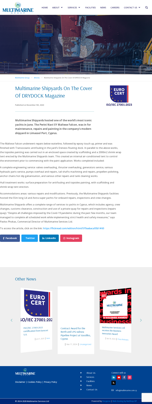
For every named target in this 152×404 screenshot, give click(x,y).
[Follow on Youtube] (119, 377)
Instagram (72, 238)
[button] (140, 320)
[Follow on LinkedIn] (113, 377)
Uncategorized (54, 342)
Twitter (30, 238)
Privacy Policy (50, 382)
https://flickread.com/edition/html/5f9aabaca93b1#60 (73, 228)
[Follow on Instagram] (130, 377)
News (20, 337)
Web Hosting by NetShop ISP (125, 401)
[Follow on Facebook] (124, 377)
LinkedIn (51, 238)
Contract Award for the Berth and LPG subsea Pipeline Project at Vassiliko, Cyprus (44, 333)
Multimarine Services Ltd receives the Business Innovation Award (84, 331)
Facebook (11, 238)
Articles (37, 78)
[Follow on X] (113, 383)
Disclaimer (20, 382)
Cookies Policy (35, 382)
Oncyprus (106, 401)
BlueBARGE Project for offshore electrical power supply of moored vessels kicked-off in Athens (122, 332)
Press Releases (95, 340)
